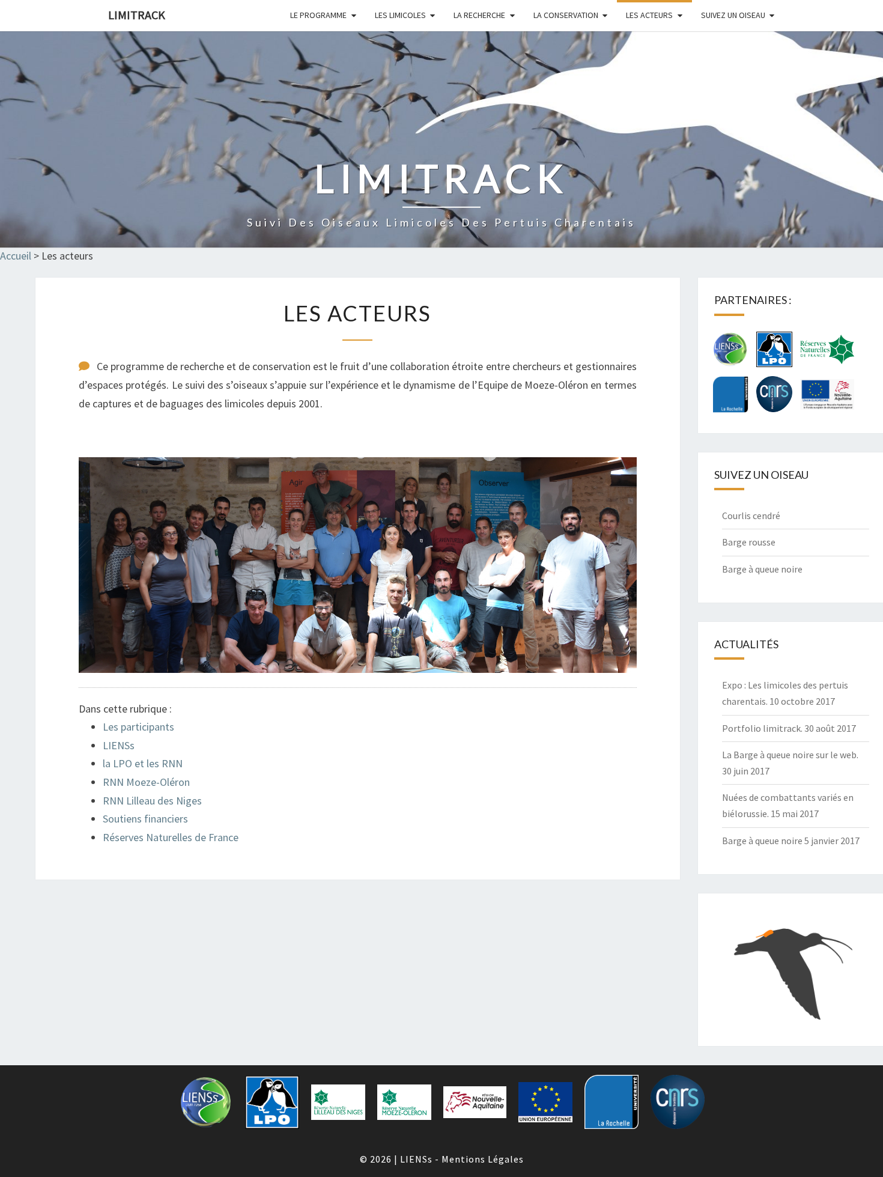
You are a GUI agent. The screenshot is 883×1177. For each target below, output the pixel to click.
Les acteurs (649, 15)
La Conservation (565, 15)
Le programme (318, 15)
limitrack (136, 14)
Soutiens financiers (145, 819)
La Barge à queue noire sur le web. (790, 755)
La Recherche (479, 15)
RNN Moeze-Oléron (146, 782)
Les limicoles (400, 15)
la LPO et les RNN (143, 763)
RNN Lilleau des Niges (152, 800)
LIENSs (119, 745)
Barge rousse (748, 542)
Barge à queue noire (762, 569)
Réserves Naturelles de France (170, 837)
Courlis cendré (751, 515)
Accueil (15, 256)
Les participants (138, 727)
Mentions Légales (483, 1159)
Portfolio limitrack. (762, 728)
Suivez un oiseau (733, 15)
